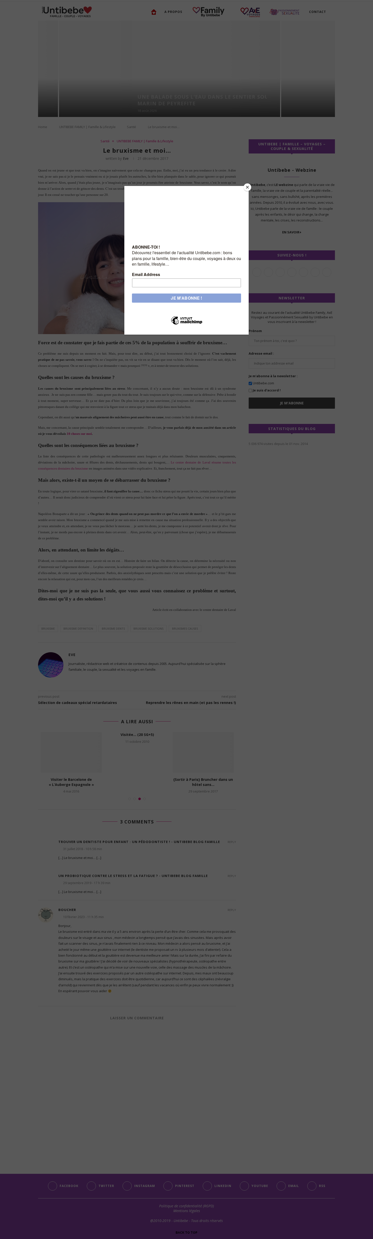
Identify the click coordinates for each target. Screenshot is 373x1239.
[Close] (247, 187)
